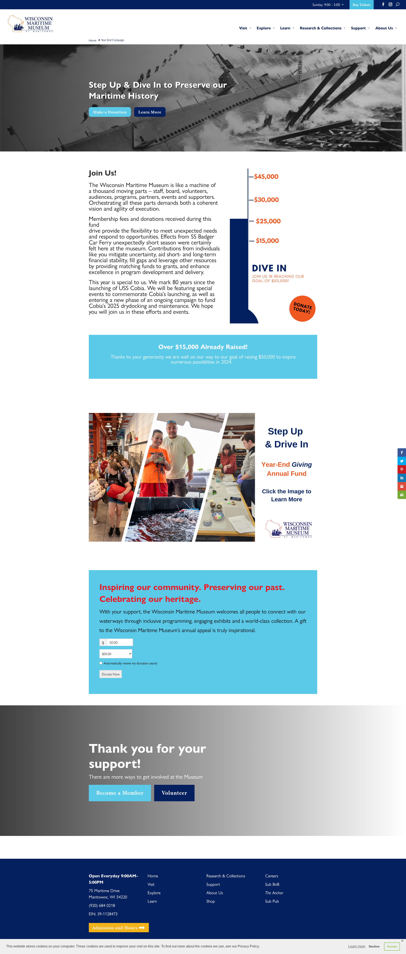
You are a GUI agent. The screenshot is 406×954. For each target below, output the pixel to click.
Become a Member (120, 793)
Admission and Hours (114, 927)
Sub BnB (272, 884)
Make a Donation (110, 112)
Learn (152, 901)
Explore (154, 892)
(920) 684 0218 (102, 905)
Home (153, 875)
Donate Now (110, 674)
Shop (210, 901)
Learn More (149, 112)
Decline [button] (374, 946)
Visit (151, 884)
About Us (214, 892)
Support (213, 884)
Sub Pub (272, 901)
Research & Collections (225, 875)
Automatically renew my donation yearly (130, 663)
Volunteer (174, 793)
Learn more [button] (356, 946)
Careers (271, 875)
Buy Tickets (361, 5)
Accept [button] (392, 946)
